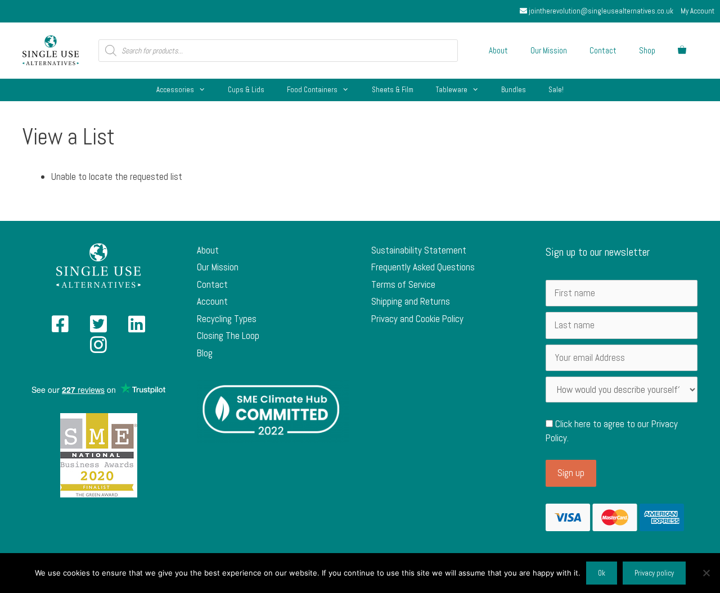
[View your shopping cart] (682, 50)
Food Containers (312, 89)
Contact (603, 50)
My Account (697, 11)
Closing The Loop (228, 335)
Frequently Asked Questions (423, 267)
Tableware (451, 89)
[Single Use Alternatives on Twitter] (98, 327)
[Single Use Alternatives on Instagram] (98, 348)
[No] (706, 572)
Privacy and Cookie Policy (417, 319)
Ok (601, 573)
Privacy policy (654, 573)
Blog (205, 353)
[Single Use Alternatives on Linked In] (137, 327)
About (498, 50)
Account (212, 301)
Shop (647, 50)
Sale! (556, 89)
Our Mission (548, 50)
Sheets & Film (392, 89)
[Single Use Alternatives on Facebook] (60, 327)
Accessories (175, 89)
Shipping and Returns (410, 301)
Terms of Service (403, 284)
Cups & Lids (246, 89)
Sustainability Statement (418, 250)
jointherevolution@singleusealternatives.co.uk (600, 11)
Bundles (513, 89)
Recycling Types (226, 319)
